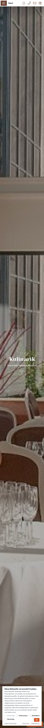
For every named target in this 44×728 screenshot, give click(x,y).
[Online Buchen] (22, 3)
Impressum (25, 723)
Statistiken (35, 715)
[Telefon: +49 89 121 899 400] (28, 3)
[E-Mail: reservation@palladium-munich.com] (33, 3)
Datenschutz (35, 723)
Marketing (10, 719)
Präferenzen (23, 715)
